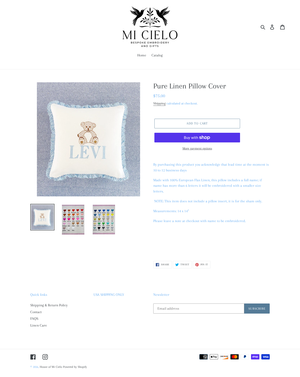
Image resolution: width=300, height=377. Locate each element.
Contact (36, 312)
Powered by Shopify (75, 366)
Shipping (159, 103)
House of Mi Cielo (51, 366)
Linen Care (38, 325)
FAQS (34, 318)
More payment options (197, 148)
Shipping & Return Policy (49, 305)
